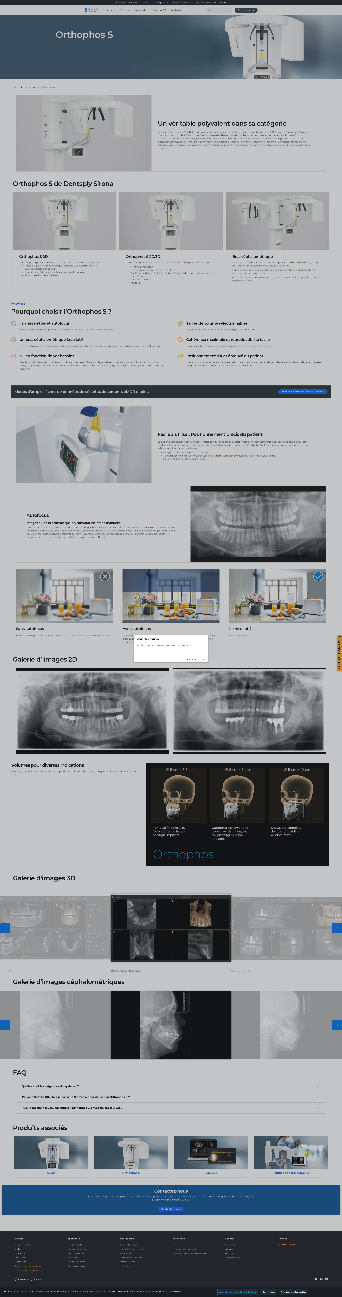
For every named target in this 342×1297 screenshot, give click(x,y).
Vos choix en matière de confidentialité (238, 1292)
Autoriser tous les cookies (293, 1292)
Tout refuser (269, 1292)
